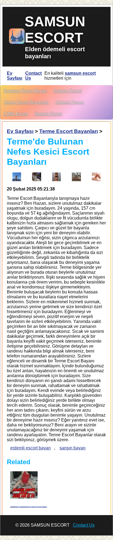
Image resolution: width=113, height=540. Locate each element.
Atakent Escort (69, 102)
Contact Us (33, 75)
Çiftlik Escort (16, 113)
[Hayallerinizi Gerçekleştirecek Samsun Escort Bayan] (24, 485)
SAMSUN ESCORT (55, 29)
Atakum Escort (67, 90)
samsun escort (80, 73)
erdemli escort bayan (30, 448)
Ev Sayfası (14, 75)
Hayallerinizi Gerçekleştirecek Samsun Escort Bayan (28, 506)
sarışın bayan (73, 448)
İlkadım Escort (48, 113)
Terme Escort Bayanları (26, 102)
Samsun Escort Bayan (25, 90)
